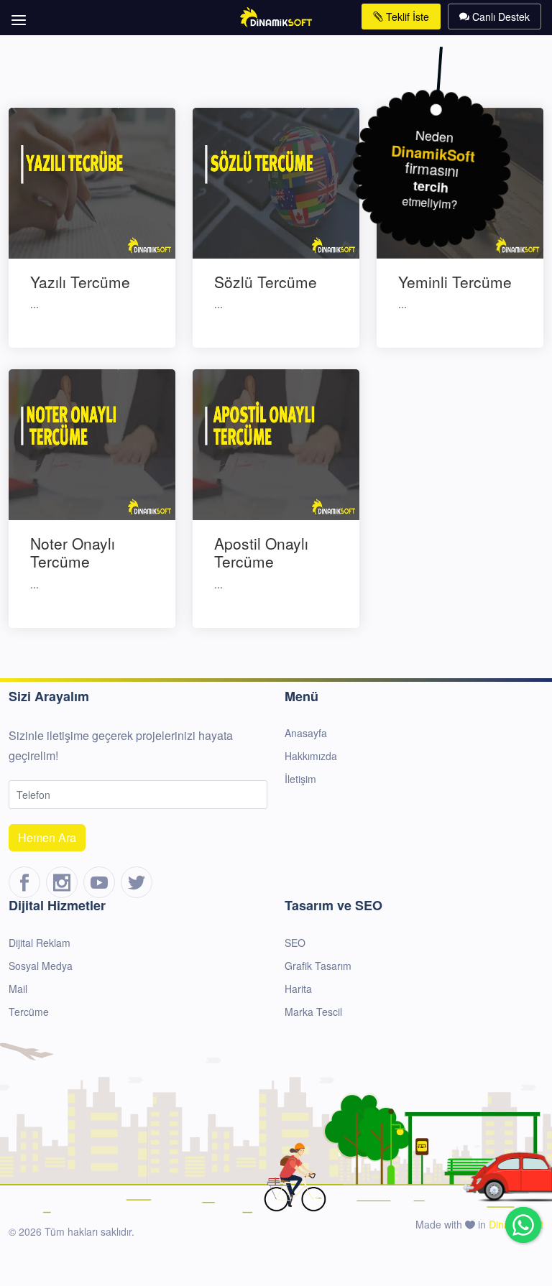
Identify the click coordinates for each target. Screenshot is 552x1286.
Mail (18, 988)
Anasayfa (306, 733)
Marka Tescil (313, 1011)
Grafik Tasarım (318, 965)
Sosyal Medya (41, 965)
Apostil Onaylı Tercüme (261, 552)
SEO (295, 942)
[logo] (276, 16)
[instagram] (62, 882)
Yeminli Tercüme (455, 281)
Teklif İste (406, 16)
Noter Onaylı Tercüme (72, 552)
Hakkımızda (311, 756)
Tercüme (29, 1011)
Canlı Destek (499, 16)
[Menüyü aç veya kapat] (16, 13)
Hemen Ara (47, 837)
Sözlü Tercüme (265, 281)
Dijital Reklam (39, 942)
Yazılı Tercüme (80, 281)
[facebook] (24, 882)
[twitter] (136, 882)
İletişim (300, 779)
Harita (298, 988)
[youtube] (99, 882)
